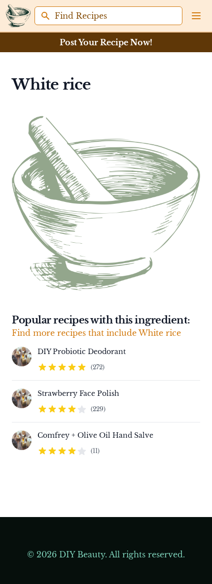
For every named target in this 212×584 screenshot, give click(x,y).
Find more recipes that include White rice (96, 333)
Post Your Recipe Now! (106, 42)
